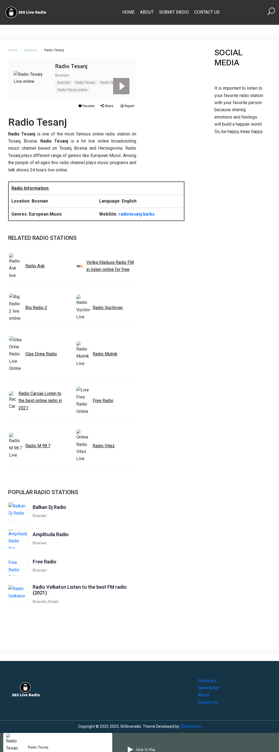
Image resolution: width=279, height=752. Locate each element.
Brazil (53, 601)
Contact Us (207, 12)
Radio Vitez (104, 445)
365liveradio (190, 726)
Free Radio (103, 400)
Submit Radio (174, 12)
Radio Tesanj (85, 82)
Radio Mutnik (105, 354)
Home (128, 12)
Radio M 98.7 (37, 445)
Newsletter (208, 687)
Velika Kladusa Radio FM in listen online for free (110, 266)
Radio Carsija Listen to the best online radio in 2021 (40, 400)
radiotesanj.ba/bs (136, 214)
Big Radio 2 (36, 307)
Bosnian (31, 50)
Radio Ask (35, 265)
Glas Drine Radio (41, 354)
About (147, 12)
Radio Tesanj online (72, 90)
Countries (207, 680)
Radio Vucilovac (108, 307)
